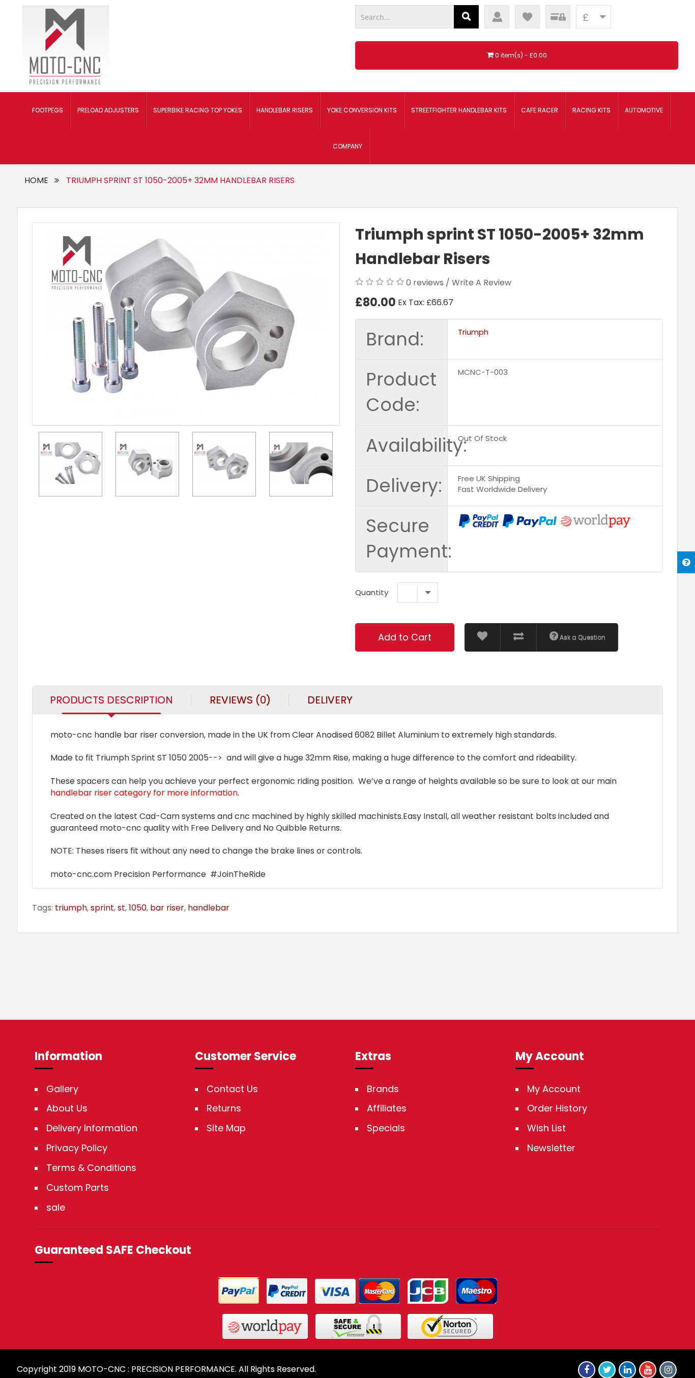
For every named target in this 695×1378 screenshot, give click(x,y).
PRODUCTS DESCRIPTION (111, 700)
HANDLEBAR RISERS (284, 110)
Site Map (226, 1128)
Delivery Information (91, 1128)
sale (55, 1207)
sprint (102, 908)
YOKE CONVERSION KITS (362, 110)
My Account (554, 1089)
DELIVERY (330, 700)
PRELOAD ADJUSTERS (108, 110)
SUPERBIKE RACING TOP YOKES (197, 110)
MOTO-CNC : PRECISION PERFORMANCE (156, 1369)
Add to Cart (404, 637)
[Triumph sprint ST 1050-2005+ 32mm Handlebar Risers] (186, 324)
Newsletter (551, 1148)
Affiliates (387, 1108)
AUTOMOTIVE (644, 110)
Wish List (546, 1128)
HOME (36, 180)
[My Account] (496, 16)
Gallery (62, 1089)
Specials (386, 1128)
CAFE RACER (539, 110)
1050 (138, 908)
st (121, 908)
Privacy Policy (76, 1148)
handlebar (208, 908)
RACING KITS (591, 110)
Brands (383, 1089)
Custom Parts (77, 1187)
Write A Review (481, 282)
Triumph (473, 332)
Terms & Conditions (91, 1168)
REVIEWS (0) (240, 700)
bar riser (167, 908)
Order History (557, 1108)
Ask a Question (581, 637)
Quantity (371, 592)
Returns (224, 1108)
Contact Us (232, 1089)
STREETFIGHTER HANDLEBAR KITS (459, 110)
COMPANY (347, 146)
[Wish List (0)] (527, 16)
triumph (71, 908)
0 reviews (425, 282)
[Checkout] (557, 16)
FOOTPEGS (47, 110)
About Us (67, 1108)
